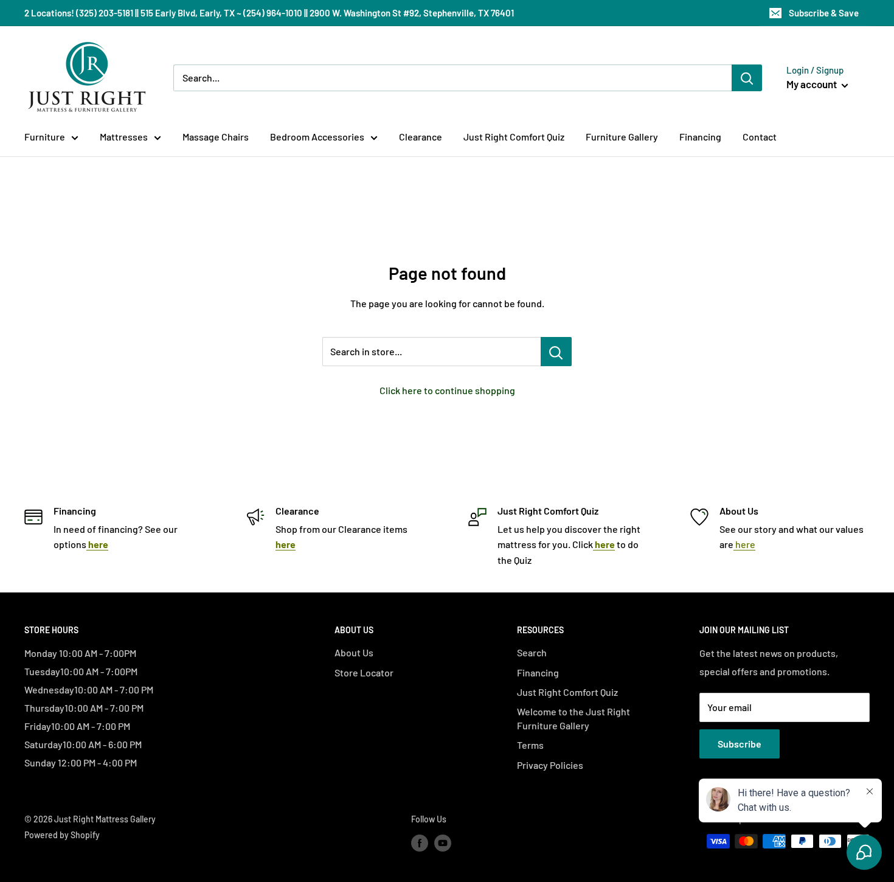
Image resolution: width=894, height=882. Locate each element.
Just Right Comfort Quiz (513, 136)
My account (812, 84)
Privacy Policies (550, 765)
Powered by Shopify (62, 835)
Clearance (420, 136)
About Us (353, 652)
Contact (760, 136)
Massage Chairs (215, 136)
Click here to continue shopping (447, 390)
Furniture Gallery (622, 136)
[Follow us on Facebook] (419, 842)
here (744, 544)
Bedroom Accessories (317, 136)
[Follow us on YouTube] (442, 842)
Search (532, 652)
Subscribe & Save (824, 12)
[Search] (747, 77)
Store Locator (363, 672)
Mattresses (124, 136)
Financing (700, 136)
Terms (530, 745)
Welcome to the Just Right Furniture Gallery (573, 718)
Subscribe (739, 743)
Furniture (44, 136)
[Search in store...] (556, 351)
